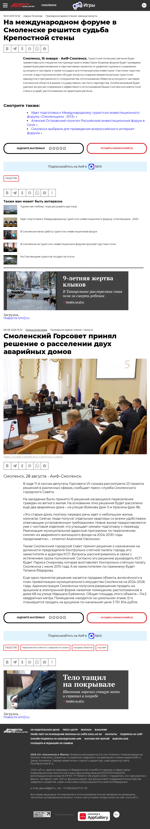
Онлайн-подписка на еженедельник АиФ (55, 739)
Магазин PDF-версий (96, 739)
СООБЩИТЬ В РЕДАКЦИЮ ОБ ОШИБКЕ (51, 743)
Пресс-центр (70, 730)
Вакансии (101, 730)
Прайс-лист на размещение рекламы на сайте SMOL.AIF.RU (66, 734)
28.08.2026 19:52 (13, 329)
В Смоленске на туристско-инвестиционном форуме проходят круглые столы (68, 244)
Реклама (86, 730)
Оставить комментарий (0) (117, 148)
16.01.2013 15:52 (12, 15)
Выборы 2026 (120, 739)
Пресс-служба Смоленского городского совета (33, 456)
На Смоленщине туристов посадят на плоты (47, 256)
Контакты (111, 734)
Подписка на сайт (131, 734)
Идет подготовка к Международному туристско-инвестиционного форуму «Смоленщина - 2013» (79, 219)
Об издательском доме (45, 730)
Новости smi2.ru (16, 318)
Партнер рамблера (64, 814)
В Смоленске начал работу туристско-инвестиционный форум (58, 231)
